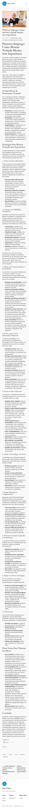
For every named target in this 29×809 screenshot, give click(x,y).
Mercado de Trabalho (18, 40)
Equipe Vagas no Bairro (17, 38)
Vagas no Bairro (11, 3)
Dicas (16, 754)
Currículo (10, 754)
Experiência (22, 754)
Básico (4, 754)
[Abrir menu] (26, 3)
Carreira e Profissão (8, 40)
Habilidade (5, 756)
